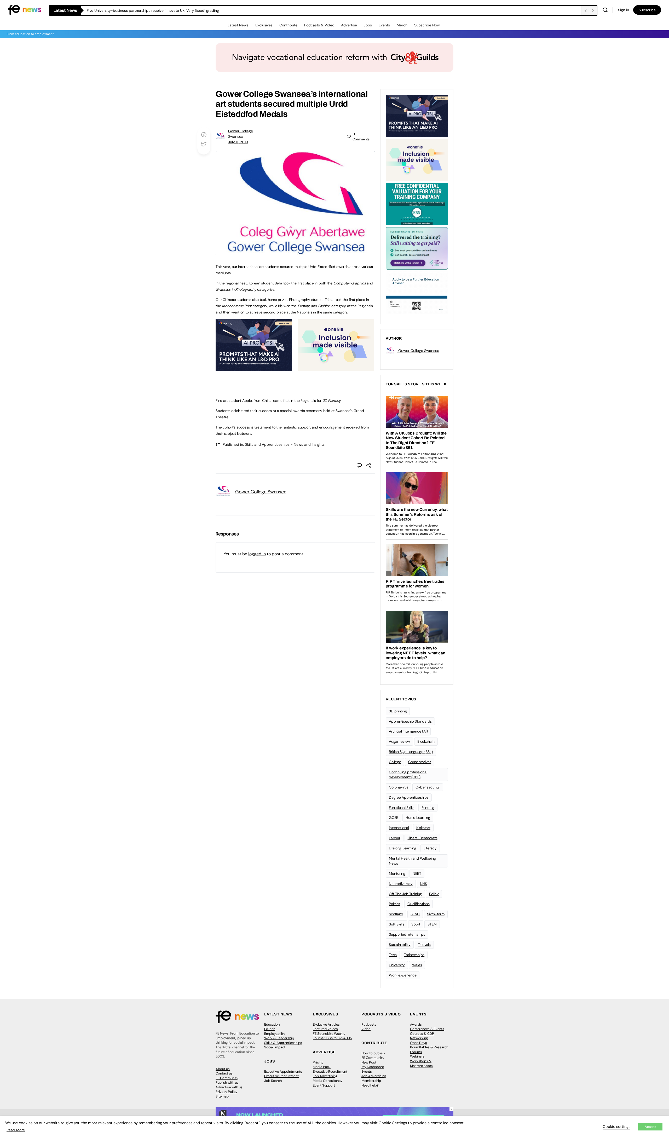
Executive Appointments (283, 1071)
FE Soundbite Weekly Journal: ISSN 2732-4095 (332, 1036)
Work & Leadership (279, 1038)
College (395, 761)
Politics (394, 903)
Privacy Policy (226, 1091)
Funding (428, 807)
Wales (417, 965)
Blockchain (426, 741)
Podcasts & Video (319, 25)
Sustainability (400, 944)
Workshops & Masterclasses (421, 1063)
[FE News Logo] (24, 9)
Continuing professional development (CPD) (408, 774)
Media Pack (322, 1067)
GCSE (393, 817)
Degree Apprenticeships (409, 797)
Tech (393, 954)
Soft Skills (396, 924)
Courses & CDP (422, 1033)
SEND (415, 914)
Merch (402, 25)
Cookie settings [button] (616, 1126)
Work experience (402, 975)
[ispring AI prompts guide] (254, 368)
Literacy (430, 848)
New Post (368, 1062)
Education (272, 1024)
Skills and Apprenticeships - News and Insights (285, 444)
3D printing (398, 711)
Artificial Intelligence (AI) (408, 731)
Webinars (417, 1056)
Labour (394, 838)
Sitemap (222, 1096)
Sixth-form (436, 914)
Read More (16, 1130)
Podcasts (368, 1024)
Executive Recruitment (281, 1076)
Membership (371, 1080)
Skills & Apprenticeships (283, 1043)
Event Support (324, 1085)
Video (366, 1029)
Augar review (399, 741)
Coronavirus (398, 787)
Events (384, 25)
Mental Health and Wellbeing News (412, 861)
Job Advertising (325, 1076)
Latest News (238, 25)
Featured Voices (325, 1029)
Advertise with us (229, 1087)
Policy (434, 894)
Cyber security (428, 787)
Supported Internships (407, 934)
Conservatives (419, 761)
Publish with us (227, 1082)
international (399, 827)
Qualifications (418, 903)
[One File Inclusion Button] (336, 368)
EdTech (269, 1029)
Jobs (368, 25)
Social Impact (274, 1047)
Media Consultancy (327, 1080)
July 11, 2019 (238, 142)
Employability (274, 1033)
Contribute (288, 25)
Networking (419, 1038)
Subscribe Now (427, 25)
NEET (417, 873)
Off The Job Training (405, 894)
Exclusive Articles (326, 1024)
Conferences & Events (427, 1029)
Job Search (273, 1080)
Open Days (418, 1043)
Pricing (318, 1062)
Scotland (396, 914)
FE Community (227, 1078)
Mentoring (397, 873)
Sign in (623, 10)
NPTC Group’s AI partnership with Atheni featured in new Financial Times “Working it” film (161, 10)
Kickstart (423, 827)
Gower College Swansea (260, 492)
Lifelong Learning (402, 848)
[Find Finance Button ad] (417, 247)
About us (223, 1069)
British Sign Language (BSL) (411, 751)
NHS (423, 883)
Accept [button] (650, 1126)
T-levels (424, 944)
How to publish (373, 1053)
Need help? (370, 1085)
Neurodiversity (401, 883)
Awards (416, 1024)
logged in (257, 554)
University (397, 965)
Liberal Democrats (422, 838)
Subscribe (647, 10)
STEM (432, 924)
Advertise (349, 25)
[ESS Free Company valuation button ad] (417, 203)
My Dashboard (372, 1067)
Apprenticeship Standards (410, 721)
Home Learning (418, 817)
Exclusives (264, 25)
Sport (415, 924)
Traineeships (414, 954)
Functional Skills (401, 807)
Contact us (224, 1073)
